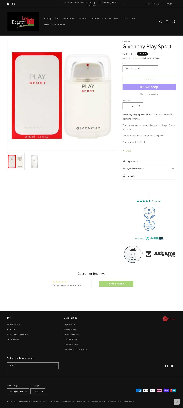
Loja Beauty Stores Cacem (22, 401)
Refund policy (55, 401)
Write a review (116, 283)
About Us (11, 329)
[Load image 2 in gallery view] (34, 161)
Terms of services (71, 334)
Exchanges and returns (17, 334)
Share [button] (128, 151)
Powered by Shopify (40, 401)
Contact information (114, 401)
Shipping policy (97, 401)
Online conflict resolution (76, 349)
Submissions (13, 339)
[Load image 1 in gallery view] (15, 161)
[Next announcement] (124, 4)
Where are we (13, 324)
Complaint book (71, 344)
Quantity (126, 100)
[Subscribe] (55, 365)
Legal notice (69, 324)
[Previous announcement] (59, 4)
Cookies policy (70, 339)
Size (124, 63)
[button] (83, 19)
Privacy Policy (70, 329)
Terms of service (83, 401)
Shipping (137, 58)
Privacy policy (68, 401)
